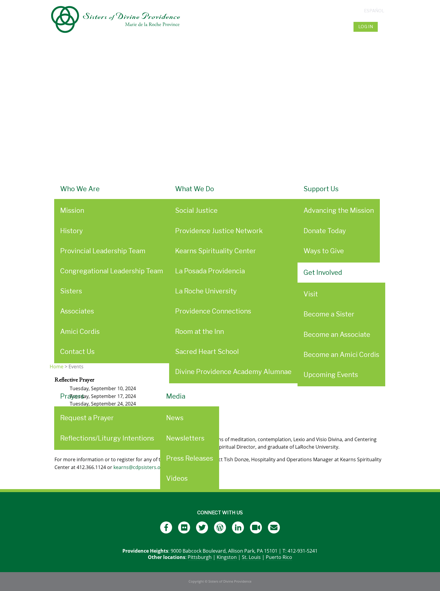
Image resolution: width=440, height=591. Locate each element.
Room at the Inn (199, 331)
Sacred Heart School (207, 351)
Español (374, 10)
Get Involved (323, 272)
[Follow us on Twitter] (202, 527)
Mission (72, 210)
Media (175, 396)
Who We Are (80, 189)
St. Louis (251, 557)
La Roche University (206, 291)
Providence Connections (213, 311)
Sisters (71, 291)
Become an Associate (337, 334)
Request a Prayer (87, 418)
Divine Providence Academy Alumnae (233, 372)
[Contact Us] (274, 527)
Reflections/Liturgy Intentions (107, 438)
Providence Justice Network (219, 231)
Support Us (321, 189)
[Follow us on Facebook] (166, 527)
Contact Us (77, 351)
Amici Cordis (80, 331)
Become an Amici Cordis (341, 354)
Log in (365, 26)
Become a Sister (329, 314)
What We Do (194, 189)
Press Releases (189, 458)
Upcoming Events (331, 375)
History (71, 231)
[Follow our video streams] (256, 527)
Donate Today (325, 231)
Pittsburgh (200, 557)
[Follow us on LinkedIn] (238, 527)
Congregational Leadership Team (111, 271)
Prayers (72, 396)
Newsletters (185, 438)
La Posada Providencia (210, 271)
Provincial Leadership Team (102, 251)
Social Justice (196, 210)
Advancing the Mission (339, 210)
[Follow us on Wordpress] (220, 527)
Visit (311, 294)
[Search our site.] (384, 26)
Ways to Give (324, 251)
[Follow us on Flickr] (184, 527)
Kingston (227, 557)
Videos (177, 478)
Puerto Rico (279, 557)
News (174, 418)
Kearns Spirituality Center (215, 251)
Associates (77, 311)
